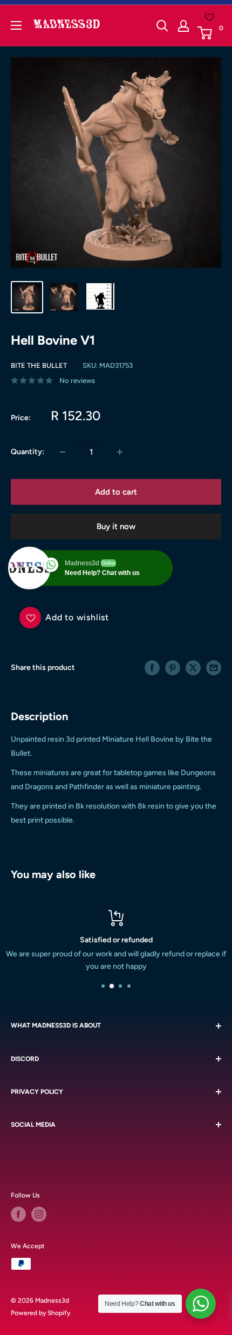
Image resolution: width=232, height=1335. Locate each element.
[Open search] (162, 26)
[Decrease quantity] (62, 452)
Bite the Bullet (39, 365)
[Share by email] (213, 667)
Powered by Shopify (40, 1313)
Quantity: (27, 451)
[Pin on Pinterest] (172, 667)
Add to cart (116, 492)
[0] (209, 32)
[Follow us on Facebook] (18, 1214)
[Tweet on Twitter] (193, 667)
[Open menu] (16, 25)
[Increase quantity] (119, 452)
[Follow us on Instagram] (38, 1214)
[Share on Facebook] (152, 667)
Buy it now (116, 526)
